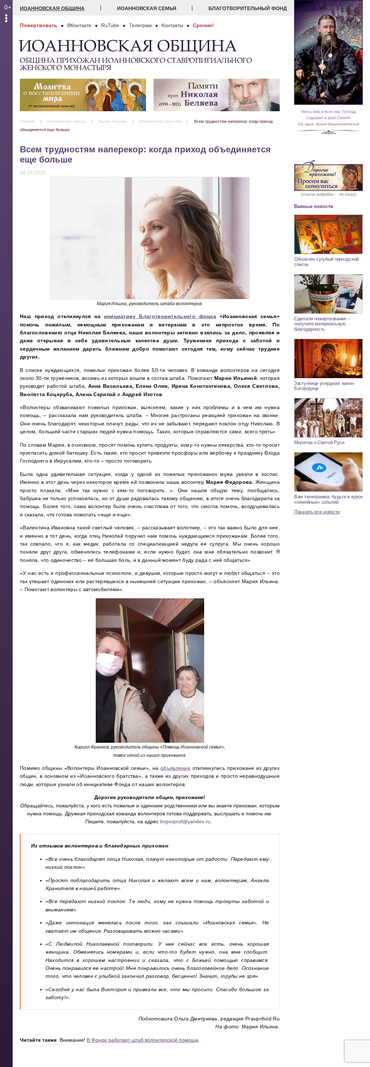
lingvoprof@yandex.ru (185, 821)
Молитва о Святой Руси (319, 442)
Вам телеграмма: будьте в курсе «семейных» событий (328, 499)
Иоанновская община (52, 8)
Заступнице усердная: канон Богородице (324, 386)
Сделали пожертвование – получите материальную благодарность (322, 324)
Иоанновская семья (146, 8)
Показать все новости (317, 512)
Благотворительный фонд (247, 8)
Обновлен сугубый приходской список (326, 261)
